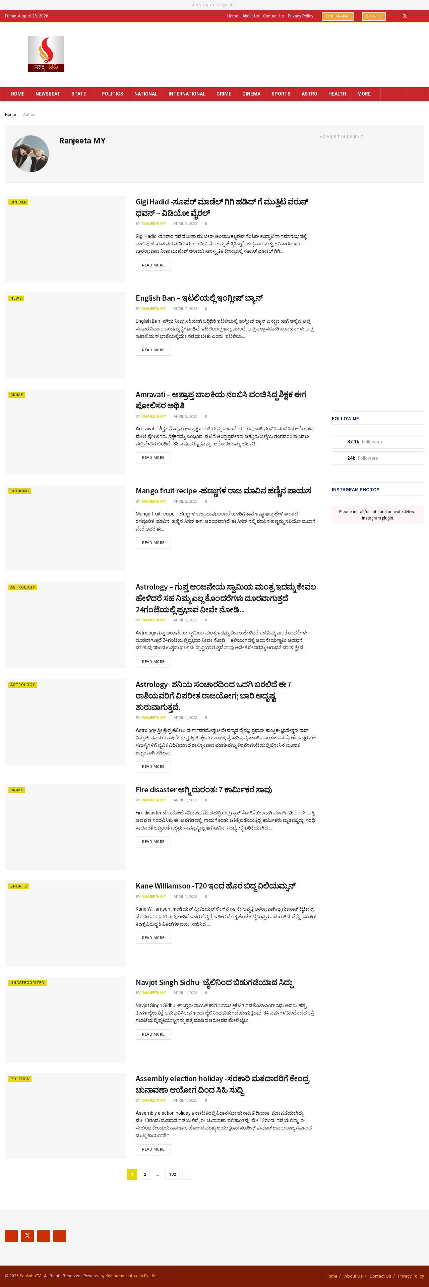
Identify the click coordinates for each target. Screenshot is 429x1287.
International (187, 94)
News (16, 298)
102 (172, 1174)
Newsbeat (48, 94)
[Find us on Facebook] (396, 16)
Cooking (19, 491)
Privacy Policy (300, 16)
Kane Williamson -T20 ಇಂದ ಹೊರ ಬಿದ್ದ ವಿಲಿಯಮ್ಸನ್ (215, 885)
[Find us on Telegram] (422, 16)
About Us (250, 16)
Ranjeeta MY (153, 224)
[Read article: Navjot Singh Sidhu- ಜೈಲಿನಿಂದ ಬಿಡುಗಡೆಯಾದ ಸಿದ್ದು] (65, 1020)
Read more (156, 265)
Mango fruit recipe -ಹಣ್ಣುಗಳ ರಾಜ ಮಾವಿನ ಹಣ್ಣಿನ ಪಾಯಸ (223, 490)
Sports (374, 16)
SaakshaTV (30, 1276)
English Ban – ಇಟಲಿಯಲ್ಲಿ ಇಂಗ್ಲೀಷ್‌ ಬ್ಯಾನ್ (199, 298)
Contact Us (273, 16)
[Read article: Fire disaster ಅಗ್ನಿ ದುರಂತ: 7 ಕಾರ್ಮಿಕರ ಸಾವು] (65, 827)
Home (232, 16)
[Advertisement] (378, 296)
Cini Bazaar (338, 16)
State (78, 94)
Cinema (251, 94)
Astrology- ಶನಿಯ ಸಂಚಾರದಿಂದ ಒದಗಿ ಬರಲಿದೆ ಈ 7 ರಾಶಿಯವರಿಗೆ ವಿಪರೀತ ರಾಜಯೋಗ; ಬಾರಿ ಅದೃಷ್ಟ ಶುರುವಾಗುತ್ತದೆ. (213, 695)
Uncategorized (27, 983)
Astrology (22, 587)
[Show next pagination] (187, 1174)
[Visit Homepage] (46, 54)
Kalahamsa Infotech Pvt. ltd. (132, 1276)
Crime (224, 94)
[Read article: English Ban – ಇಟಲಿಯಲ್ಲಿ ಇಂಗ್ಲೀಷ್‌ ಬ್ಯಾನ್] (65, 335)
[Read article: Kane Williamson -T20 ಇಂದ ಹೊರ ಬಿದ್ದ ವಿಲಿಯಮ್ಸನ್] (65, 923)
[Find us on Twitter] (405, 16)
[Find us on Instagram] (414, 16)
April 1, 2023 (185, 718)
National (146, 94)
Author (29, 114)
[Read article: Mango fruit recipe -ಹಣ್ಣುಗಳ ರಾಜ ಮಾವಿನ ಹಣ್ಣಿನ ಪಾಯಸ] (65, 528)
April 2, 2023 (185, 224)
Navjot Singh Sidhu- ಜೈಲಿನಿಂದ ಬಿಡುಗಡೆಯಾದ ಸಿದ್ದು (214, 982)
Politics (112, 94)
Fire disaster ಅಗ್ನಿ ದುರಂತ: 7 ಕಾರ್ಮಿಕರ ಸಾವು (204, 789)
